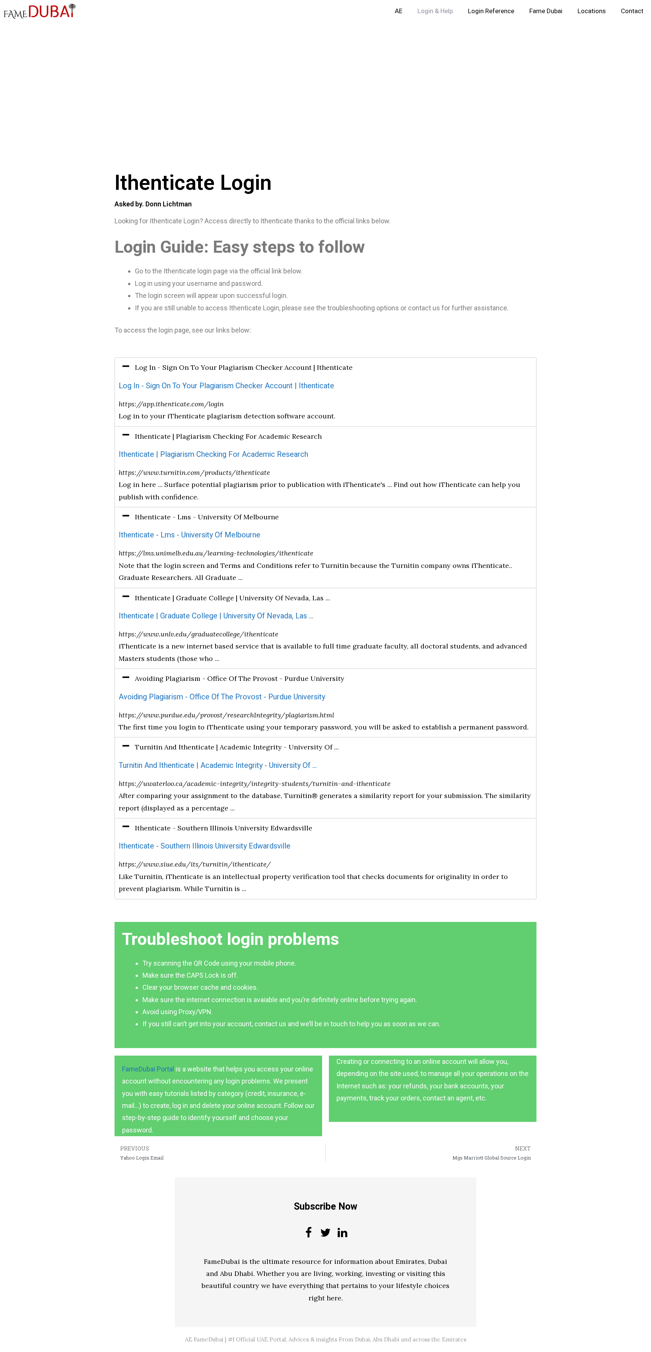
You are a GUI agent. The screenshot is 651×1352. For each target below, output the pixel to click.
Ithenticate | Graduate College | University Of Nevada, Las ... (216, 615)
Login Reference (491, 11)
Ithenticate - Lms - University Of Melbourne (189, 535)
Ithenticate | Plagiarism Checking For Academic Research (213, 454)
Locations (592, 11)
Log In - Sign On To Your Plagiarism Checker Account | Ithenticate (226, 385)
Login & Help (435, 11)
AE (398, 11)
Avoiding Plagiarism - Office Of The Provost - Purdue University (222, 696)
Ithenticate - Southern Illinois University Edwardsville (204, 846)
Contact (632, 11)
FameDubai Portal (148, 1069)
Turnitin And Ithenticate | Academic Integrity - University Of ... (218, 765)
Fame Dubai (545, 11)
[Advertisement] (226, 78)
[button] (325, 367)
